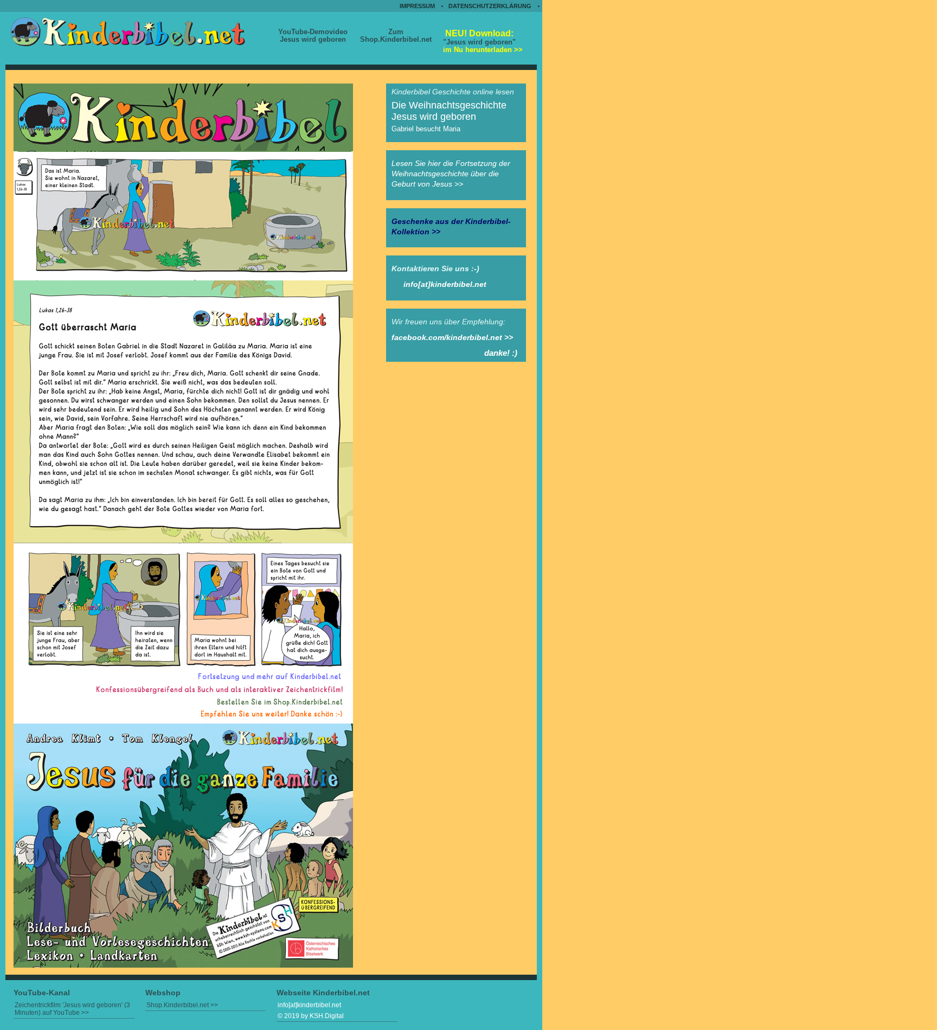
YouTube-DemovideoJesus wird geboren (313, 35)
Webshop (163, 992)
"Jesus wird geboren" (482, 41)
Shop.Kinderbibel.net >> (182, 1005)
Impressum (417, 6)
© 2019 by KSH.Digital (311, 1016)
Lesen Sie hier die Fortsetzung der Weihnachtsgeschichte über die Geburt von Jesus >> (451, 173)
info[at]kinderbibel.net (444, 284)
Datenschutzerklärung (489, 6)
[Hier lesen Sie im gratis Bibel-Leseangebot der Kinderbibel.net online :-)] (183, 965)
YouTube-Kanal (42, 992)
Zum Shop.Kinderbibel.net (396, 35)
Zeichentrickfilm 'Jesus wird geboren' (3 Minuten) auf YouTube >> (72, 1008)
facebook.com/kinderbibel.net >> (452, 337)
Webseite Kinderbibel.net (323, 992)
